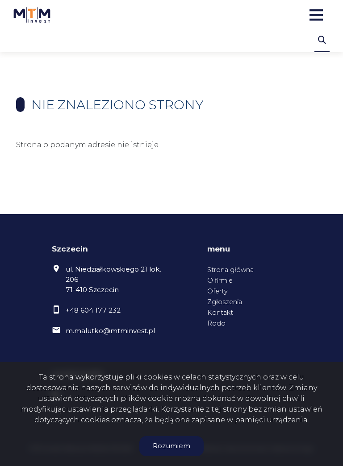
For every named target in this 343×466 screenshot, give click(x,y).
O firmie (220, 280)
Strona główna (230, 270)
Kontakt (220, 313)
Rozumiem (171, 445)
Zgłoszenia (224, 302)
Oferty (217, 291)
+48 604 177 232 (93, 310)
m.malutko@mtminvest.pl (110, 330)
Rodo (216, 323)
